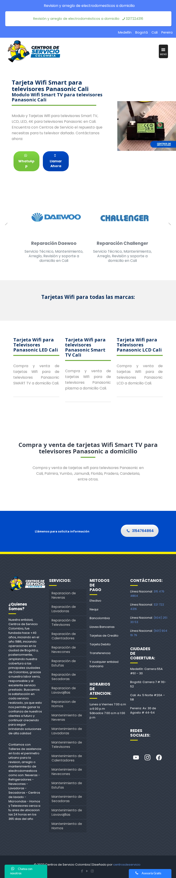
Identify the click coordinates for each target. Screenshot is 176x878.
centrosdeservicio (126, 864)
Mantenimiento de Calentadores (67, 758)
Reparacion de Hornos (64, 703)
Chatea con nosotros (21, 871)
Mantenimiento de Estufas (67, 785)
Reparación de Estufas (64, 663)
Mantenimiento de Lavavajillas (67, 812)
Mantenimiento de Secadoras (67, 798)
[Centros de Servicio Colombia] (33, 51)
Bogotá (141, 32)
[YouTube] (87, 871)
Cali (154, 32)
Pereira (167, 32)
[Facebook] (159, 758)
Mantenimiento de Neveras (67, 717)
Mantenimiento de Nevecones (67, 771)
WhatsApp (26, 163)
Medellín (125, 32)
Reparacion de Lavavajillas (64, 690)
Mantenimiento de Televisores (67, 744)
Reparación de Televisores (64, 622)
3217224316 (134, 18)
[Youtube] (136, 758)
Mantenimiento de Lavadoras (67, 730)
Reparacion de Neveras (64, 595)
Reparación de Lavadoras (64, 608)
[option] (53, 232)
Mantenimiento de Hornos (67, 825)
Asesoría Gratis (151, 873)
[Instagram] (147, 758)
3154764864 (143, 530)
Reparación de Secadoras (64, 676)
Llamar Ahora (56, 163)
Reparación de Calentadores (64, 636)
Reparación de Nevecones (64, 649)
